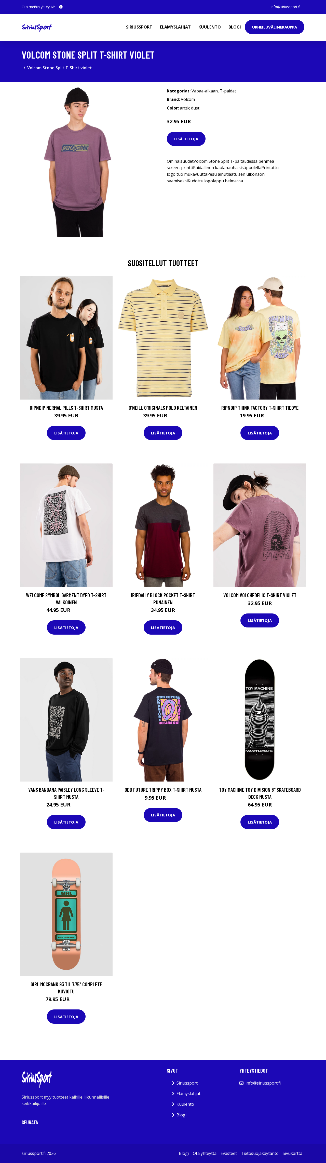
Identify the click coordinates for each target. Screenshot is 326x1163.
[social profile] (61, 7)
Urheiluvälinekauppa (274, 27)
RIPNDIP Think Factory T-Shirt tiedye (259, 407)
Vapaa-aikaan (205, 91)
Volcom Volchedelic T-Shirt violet (259, 595)
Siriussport (139, 27)
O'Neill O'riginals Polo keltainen (163, 407)
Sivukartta (292, 1153)
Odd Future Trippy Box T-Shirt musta (163, 789)
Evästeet (229, 1153)
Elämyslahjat (175, 27)
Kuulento (209, 27)
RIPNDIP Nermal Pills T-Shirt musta (66, 407)
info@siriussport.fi (285, 6)
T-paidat (228, 91)
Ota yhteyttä (204, 1153)
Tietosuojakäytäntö (260, 1153)
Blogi (234, 27)
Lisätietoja (186, 138)
